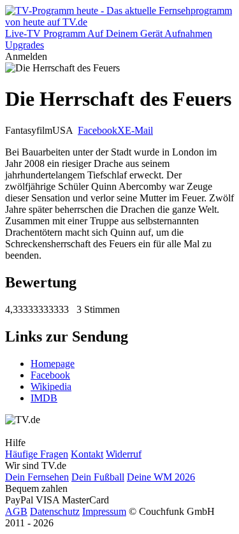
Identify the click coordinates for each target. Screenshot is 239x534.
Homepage (53, 363)
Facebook (97, 130)
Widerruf (123, 454)
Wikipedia (51, 386)
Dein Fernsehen (37, 477)
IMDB (44, 398)
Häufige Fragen (36, 454)
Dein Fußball (97, 477)
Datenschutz (55, 511)
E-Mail (139, 130)
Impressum (104, 511)
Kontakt (87, 454)
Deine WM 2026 (161, 477)
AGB (16, 511)
